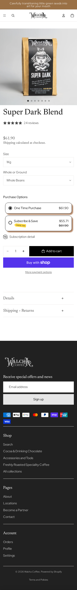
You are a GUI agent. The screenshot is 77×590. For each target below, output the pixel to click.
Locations (10, 503)
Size (6, 154)
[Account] (63, 15)
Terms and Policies (38, 579)
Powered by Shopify (51, 571)
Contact (9, 517)
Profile (7, 549)
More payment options (38, 272)
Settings (9, 555)
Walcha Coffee (32, 571)
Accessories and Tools (18, 458)
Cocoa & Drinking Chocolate (22, 451)
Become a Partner (15, 510)
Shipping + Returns (18, 311)
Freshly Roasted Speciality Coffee (26, 465)
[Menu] (4, 15)
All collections (12, 471)
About (7, 496)
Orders (8, 542)
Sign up (38, 399)
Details (8, 298)
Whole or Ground (15, 172)
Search (8, 444)
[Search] (13, 15)
